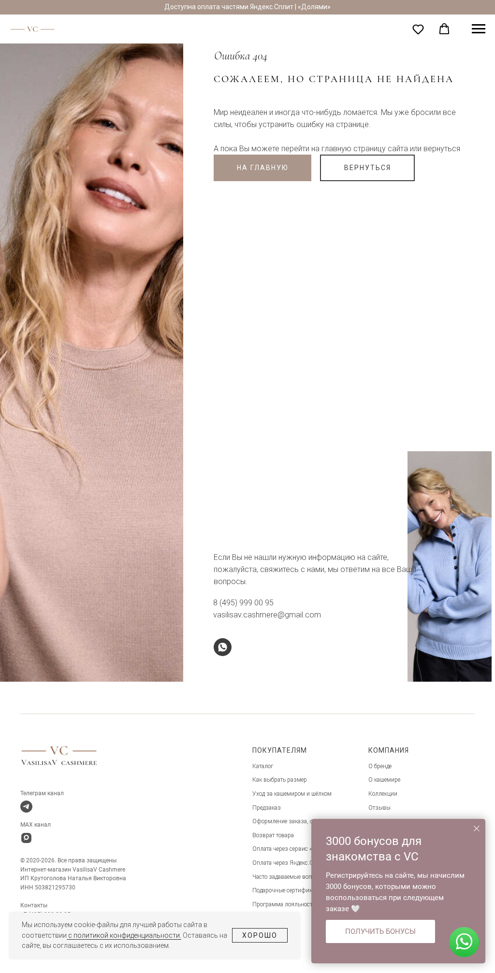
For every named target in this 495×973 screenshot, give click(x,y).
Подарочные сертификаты (287, 890)
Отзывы (379, 807)
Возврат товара (273, 835)
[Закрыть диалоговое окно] (476, 828)
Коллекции (382, 793)
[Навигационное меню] (478, 29)
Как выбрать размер (279, 779)
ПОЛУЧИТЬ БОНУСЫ (380, 931)
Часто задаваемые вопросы (288, 876)
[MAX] (26, 838)
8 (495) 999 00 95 (243, 602)
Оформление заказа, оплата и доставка (304, 821)
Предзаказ (266, 807)
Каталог (262, 766)
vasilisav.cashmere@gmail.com (267, 614)
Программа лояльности (284, 904)
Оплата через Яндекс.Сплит (289, 862)
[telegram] (26, 807)
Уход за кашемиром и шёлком (292, 793)
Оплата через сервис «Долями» (293, 848)
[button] (418, 29)
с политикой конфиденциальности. (124, 935)
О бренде (380, 766)
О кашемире (384, 779)
